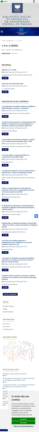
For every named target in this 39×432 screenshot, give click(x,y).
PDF (5, 78)
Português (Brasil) (8, 306)
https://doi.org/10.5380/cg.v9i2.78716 (16, 86)
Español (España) (8, 312)
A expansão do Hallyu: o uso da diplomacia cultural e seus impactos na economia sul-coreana (19, 386)
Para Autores (6, 326)
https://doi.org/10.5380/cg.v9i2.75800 (16, 229)
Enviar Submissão (10, 294)
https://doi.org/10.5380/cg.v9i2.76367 (16, 281)
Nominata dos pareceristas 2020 (12, 83)
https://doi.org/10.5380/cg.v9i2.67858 (16, 110)
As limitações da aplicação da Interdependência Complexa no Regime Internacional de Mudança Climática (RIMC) (18, 207)
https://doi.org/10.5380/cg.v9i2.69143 (16, 128)
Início (4, 40)
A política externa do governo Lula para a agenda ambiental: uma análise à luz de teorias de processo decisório (19, 277)
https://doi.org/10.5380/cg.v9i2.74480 (16, 175)
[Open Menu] (2, 31)
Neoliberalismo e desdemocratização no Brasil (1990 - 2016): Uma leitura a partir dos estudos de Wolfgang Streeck (19, 225)
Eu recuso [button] (23, 422)
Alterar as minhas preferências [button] (23, 426)
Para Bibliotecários (8, 329)
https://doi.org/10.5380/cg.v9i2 (14, 50)
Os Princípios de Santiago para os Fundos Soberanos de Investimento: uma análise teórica (19, 379)
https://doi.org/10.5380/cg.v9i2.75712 (16, 246)
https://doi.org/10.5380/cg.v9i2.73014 (16, 143)
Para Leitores (6, 324)
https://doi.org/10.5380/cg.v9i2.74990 (16, 264)
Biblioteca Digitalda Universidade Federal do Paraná (17, 20)
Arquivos (10, 40)
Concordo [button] (23, 419)
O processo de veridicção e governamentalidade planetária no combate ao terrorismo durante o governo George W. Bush (18, 260)
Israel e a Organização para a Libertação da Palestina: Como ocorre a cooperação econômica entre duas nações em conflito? (18, 190)
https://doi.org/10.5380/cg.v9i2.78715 (16, 72)
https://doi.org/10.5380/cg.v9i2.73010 (16, 194)
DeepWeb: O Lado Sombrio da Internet (15, 374)
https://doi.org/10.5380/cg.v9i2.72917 (16, 159)
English (5, 309)
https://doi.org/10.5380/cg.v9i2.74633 (16, 212)
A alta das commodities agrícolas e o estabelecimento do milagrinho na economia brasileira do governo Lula (17, 242)
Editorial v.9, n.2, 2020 (9, 70)
